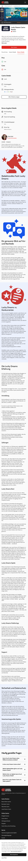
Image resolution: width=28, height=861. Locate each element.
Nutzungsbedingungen (6, 835)
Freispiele (4, 823)
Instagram (8, 141)
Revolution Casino (6, 804)
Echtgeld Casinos (5, 816)
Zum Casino (14, 47)
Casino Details (12, 52)
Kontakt (3, 837)
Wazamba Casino (5, 806)
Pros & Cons (5, 52)
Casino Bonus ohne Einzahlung (8, 826)
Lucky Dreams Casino (6, 809)
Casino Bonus (5, 818)
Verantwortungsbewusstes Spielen (9, 832)
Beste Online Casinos (6, 801)
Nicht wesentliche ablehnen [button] (16, 851)
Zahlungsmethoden (6, 821)
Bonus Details (20, 52)
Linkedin (3, 141)
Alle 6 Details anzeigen (14, 97)
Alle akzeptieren (14, 854)
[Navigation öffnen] (25, 2)
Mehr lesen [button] (4, 43)
